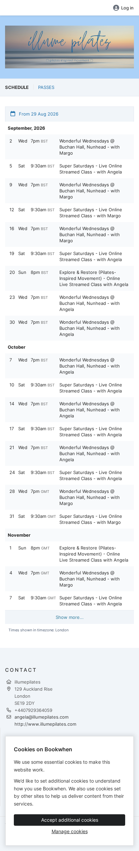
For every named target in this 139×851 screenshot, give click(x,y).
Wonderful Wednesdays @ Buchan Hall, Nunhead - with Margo (89, 147)
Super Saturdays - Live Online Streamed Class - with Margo (90, 212)
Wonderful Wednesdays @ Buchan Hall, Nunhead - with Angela (89, 303)
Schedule (17, 87)
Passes (46, 87)
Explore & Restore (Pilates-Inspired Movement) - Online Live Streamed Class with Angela (93, 278)
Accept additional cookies (69, 820)
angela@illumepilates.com (41, 717)
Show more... (70, 617)
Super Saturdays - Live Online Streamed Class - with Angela (90, 169)
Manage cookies (70, 831)
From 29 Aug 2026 (38, 114)
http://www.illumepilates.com (45, 724)
